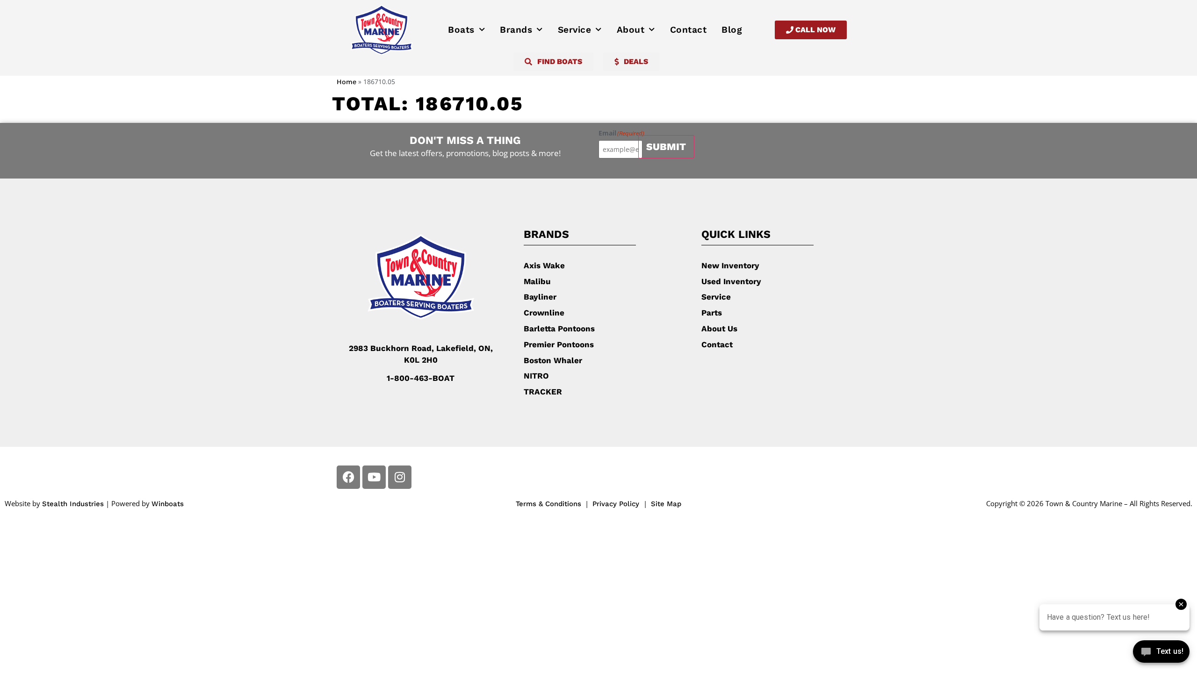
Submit (666, 146)
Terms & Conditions (548, 504)
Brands (516, 29)
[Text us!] (1161, 654)
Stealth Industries (73, 504)
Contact (688, 29)
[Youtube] (374, 477)
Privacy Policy (617, 504)
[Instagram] (399, 477)
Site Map (666, 504)
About (631, 29)
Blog (731, 29)
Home (346, 82)
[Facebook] (348, 477)
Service (574, 29)
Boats (461, 29)
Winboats (167, 504)
